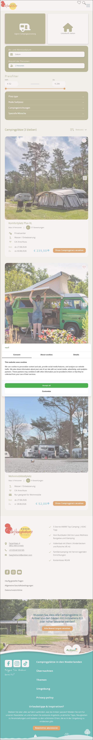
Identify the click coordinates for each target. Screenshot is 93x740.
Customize (46, 391)
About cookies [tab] (46, 355)
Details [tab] (76, 355)
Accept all (46, 385)
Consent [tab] (16, 355)
